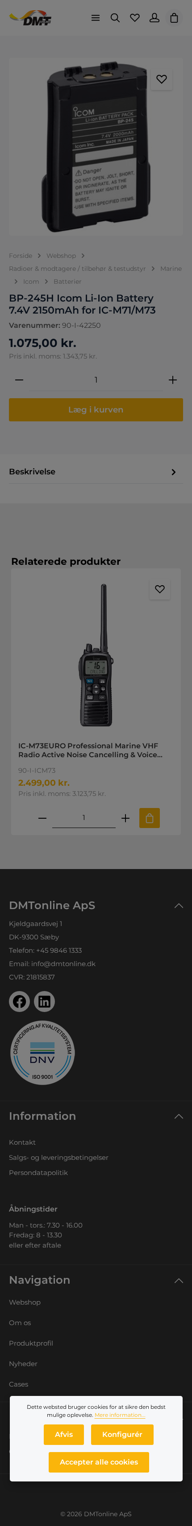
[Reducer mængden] (19, 380)
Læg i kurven (96, 409)
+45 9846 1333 (59, 950)
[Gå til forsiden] (30, 18)
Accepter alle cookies (99, 1462)
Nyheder (23, 1363)
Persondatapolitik (38, 1172)
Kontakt (22, 1142)
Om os (20, 1322)
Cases (18, 1384)
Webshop (25, 1302)
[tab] (94, 472)
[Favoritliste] (135, 18)
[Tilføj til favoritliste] (161, 79)
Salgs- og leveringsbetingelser (59, 1157)
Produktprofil (31, 1343)
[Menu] (95, 18)
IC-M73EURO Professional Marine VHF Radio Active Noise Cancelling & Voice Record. (88, 750)
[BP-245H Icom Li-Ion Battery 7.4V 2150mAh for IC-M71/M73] (96, 147)
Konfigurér (122, 1434)
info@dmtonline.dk (63, 963)
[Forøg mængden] (173, 380)
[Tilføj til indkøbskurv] (149, 818)
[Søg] (115, 18)
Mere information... (120, 1415)
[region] (96, 147)
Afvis (64, 1434)
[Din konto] (154, 18)
